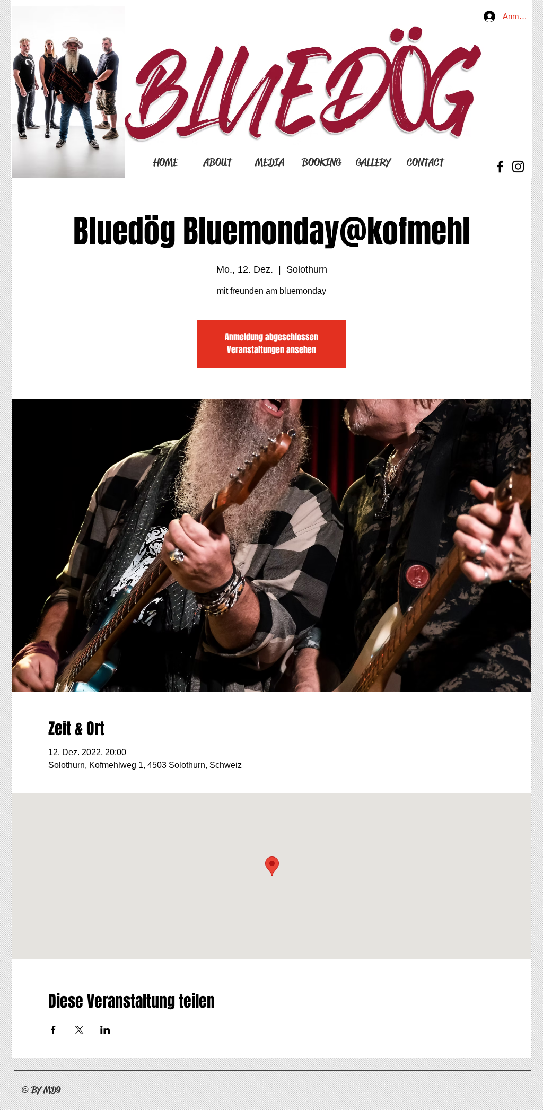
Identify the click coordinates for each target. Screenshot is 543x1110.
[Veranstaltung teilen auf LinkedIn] (105, 1030)
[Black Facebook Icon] (500, 166)
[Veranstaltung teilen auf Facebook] (53, 1030)
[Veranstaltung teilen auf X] (79, 1030)
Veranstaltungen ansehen (271, 350)
